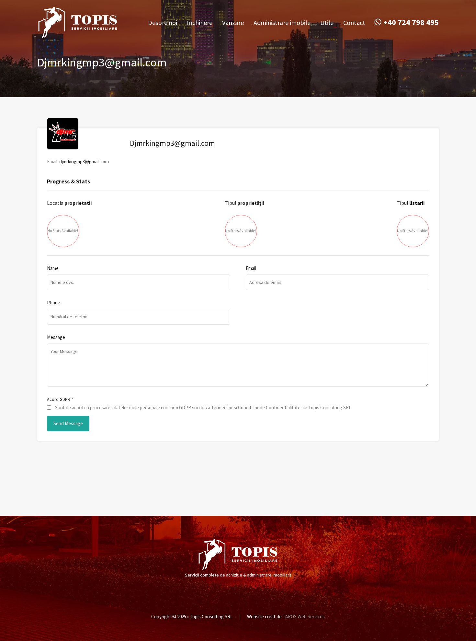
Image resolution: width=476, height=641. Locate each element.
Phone (53, 303)
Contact (354, 22)
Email (251, 268)
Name (53, 268)
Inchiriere (199, 22)
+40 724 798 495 (411, 22)
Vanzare (233, 22)
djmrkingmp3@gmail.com (84, 161)
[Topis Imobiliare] (77, 35)
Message (56, 337)
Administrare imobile (282, 22)
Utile (327, 22)
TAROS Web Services (304, 616)
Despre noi (162, 22)
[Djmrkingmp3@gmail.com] (62, 146)
